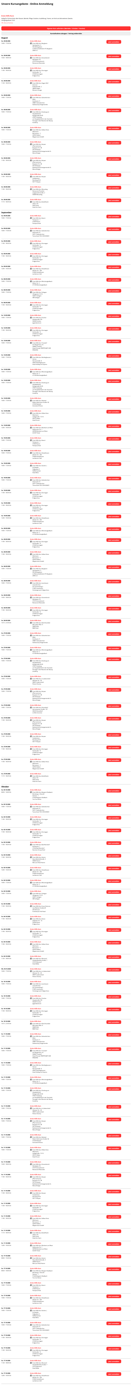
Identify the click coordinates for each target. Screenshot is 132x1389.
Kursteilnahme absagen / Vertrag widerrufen (66, 33)
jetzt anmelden (113, 42)
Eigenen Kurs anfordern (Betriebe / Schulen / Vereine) (66, 28)
